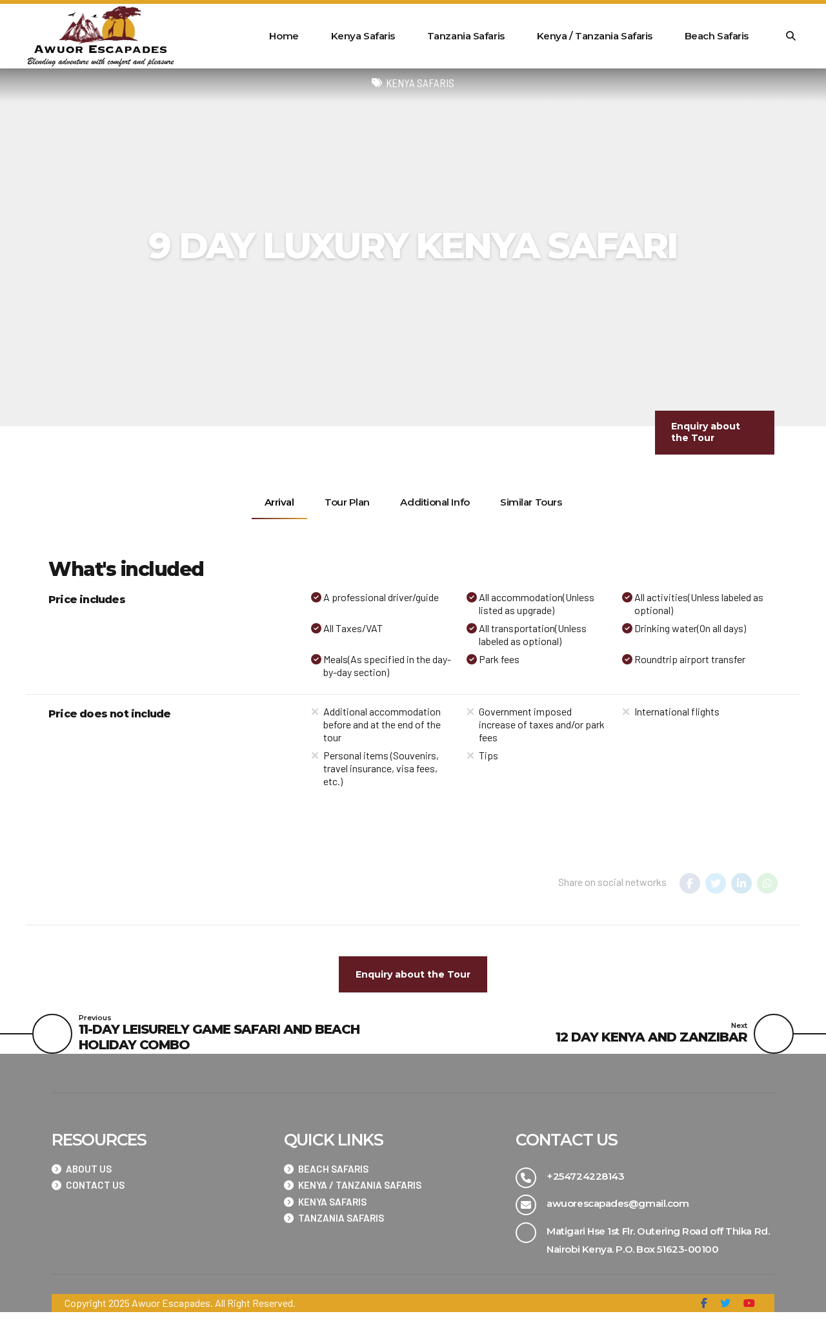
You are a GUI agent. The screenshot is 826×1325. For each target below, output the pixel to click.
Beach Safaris (717, 36)
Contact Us (95, 1185)
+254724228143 (585, 1176)
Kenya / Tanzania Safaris (594, 36)
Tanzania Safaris (466, 36)
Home (283, 36)
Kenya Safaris (363, 36)
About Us (89, 1169)
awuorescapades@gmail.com (618, 1203)
